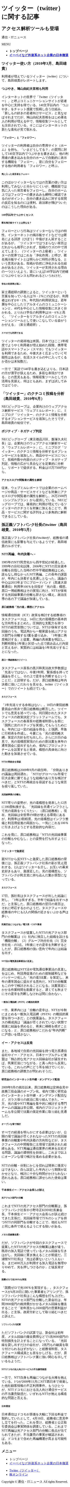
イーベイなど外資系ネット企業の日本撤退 (38, 1463)
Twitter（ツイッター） (24, 1470)
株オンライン (18, 1474)
